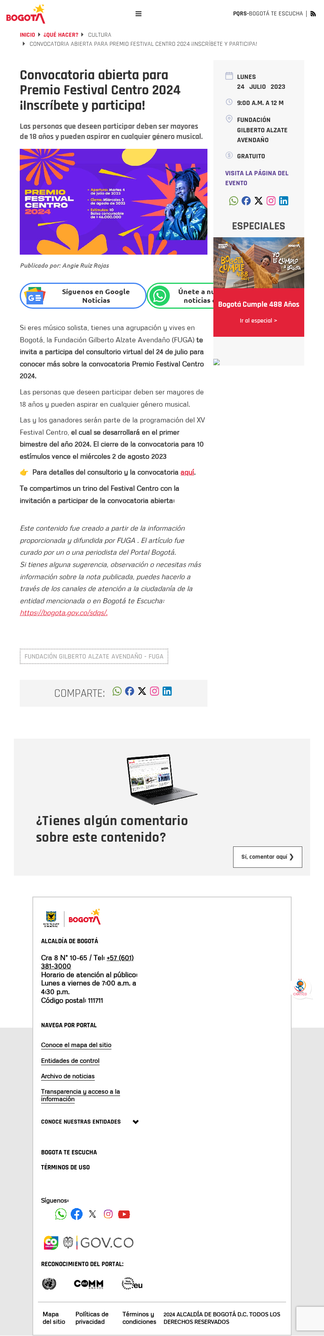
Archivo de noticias (68, 1076)
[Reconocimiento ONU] (49, 1283)
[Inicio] (25, 14)
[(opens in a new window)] (154, 693)
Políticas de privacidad (92, 1317)
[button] (117, 693)
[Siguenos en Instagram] (108, 1214)
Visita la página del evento (256, 178)
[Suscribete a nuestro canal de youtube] (124, 1214)
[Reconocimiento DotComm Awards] (88, 1283)
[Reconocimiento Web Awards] (132, 1283)
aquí (187, 471)
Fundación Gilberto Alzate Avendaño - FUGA (94, 656)
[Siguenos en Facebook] (61, 1214)
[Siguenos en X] (92, 1214)
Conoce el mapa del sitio (76, 1045)
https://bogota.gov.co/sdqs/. (63, 612)
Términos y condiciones (139, 1317)
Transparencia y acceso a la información (80, 1095)
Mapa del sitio (54, 1317)
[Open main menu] (138, 13)
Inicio (27, 35)
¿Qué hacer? (60, 35)
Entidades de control (70, 1060)
